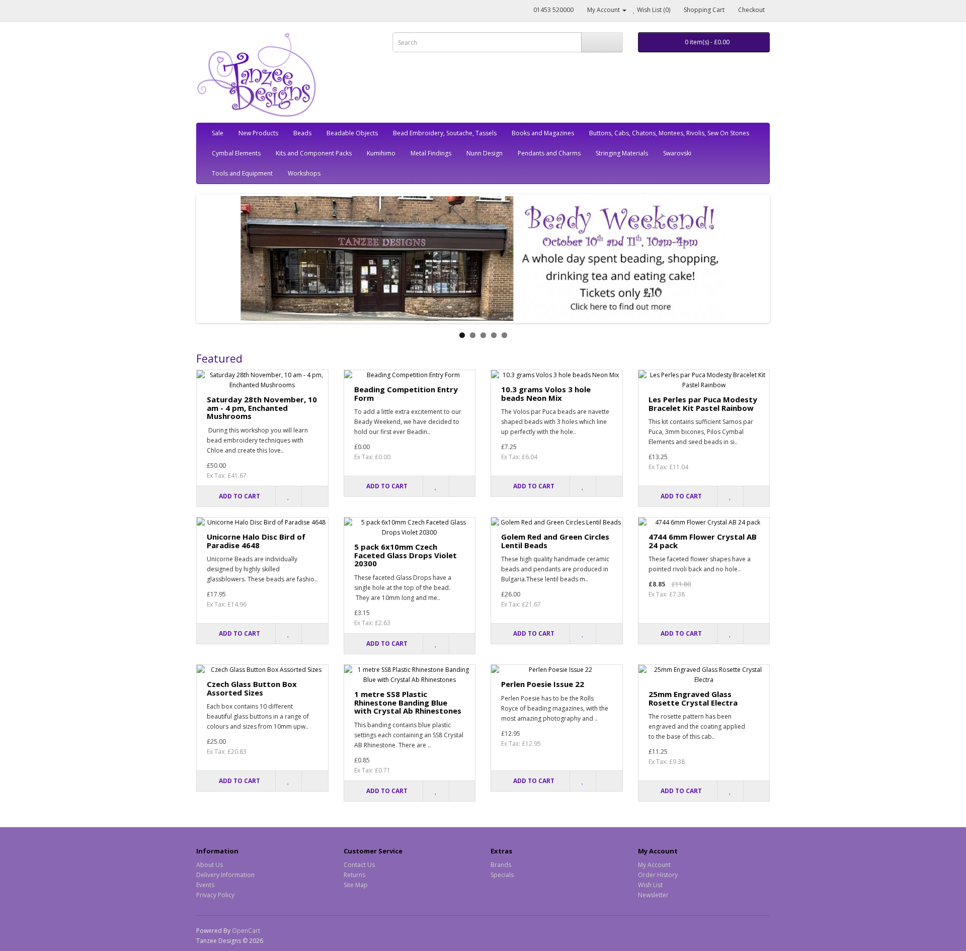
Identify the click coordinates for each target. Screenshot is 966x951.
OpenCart (246, 930)
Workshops (304, 173)
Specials (502, 875)
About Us (209, 864)
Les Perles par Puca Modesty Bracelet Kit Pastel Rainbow (703, 403)
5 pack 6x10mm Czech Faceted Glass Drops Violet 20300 (405, 555)
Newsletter (653, 895)
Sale (217, 133)
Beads (302, 133)
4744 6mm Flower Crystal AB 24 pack (703, 541)
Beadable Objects (352, 133)
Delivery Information (225, 875)
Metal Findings (431, 153)
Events (205, 885)
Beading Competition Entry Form (406, 393)
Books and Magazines (543, 133)
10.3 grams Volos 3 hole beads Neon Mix (546, 393)
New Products (258, 133)
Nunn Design (484, 153)
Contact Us (359, 864)
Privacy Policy (215, 895)
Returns (354, 875)
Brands (501, 864)
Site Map (356, 885)
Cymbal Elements (236, 153)
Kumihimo (381, 153)
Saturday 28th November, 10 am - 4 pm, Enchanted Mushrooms (262, 407)
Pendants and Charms (549, 153)
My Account (654, 864)
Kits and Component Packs (314, 153)
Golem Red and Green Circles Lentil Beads (555, 541)
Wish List (650, 885)
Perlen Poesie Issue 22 (542, 684)
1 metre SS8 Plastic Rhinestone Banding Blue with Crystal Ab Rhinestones (407, 702)
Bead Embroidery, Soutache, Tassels (445, 133)
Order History (658, 875)
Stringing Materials (622, 153)
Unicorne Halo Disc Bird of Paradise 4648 (256, 541)
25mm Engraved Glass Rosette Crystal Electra (693, 698)
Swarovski (677, 153)
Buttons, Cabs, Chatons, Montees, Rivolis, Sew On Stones (669, 133)
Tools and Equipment (242, 173)
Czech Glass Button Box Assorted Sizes (252, 688)
